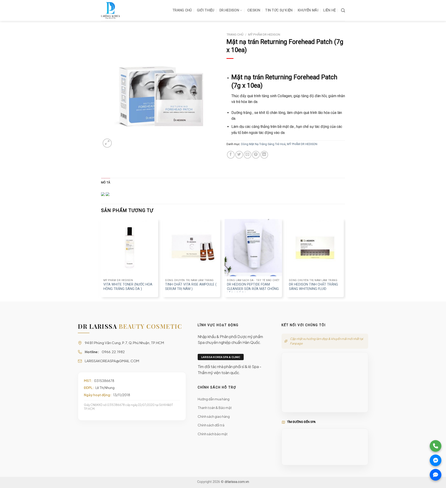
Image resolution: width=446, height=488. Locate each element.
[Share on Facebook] (231, 155)
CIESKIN (253, 10)
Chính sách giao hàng (214, 416)
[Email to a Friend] (247, 155)
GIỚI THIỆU (205, 10)
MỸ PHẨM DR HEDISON (264, 34)
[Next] (343, 260)
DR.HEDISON (229, 10)
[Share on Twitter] (239, 155)
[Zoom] (107, 143)
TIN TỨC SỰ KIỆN (278, 10)
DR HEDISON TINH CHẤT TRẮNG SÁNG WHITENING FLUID (313, 286)
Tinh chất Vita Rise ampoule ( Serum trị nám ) (190, 286)
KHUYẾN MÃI (308, 10)
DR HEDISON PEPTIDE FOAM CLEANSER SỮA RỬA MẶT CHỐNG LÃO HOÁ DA (253, 288)
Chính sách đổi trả (211, 425)
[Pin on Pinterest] (256, 155)
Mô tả (105, 182)
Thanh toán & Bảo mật (215, 407)
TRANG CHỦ (182, 10)
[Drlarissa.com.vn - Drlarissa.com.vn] (124, 10)
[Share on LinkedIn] (264, 155)
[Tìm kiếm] (343, 10)
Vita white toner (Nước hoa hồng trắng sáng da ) (127, 286)
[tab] (105, 182)
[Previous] (101, 260)
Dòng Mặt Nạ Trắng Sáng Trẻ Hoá (263, 144)
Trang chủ (234, 34)
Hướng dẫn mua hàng (214, 399)
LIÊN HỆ (329, 10)
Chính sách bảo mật (213, 434)
